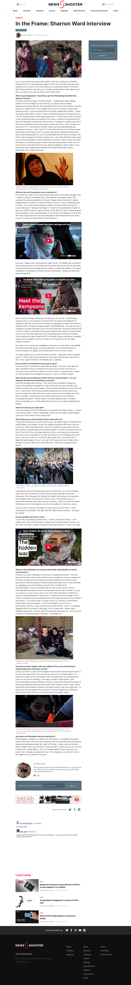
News (15, 11)
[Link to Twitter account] (67, 930)
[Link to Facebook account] (71, 930)
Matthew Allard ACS (47, 890)
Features (19, 18)
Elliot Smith (27, 35)
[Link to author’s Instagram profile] (38, 775)
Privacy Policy (106, 955)
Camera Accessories (99, 11)
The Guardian (73, 767)
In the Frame (21, 30)
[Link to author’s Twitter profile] (35, 775)
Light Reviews (79, 11)
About (102, 947)
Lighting (64, 11)
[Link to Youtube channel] (80, 930)
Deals (115, 11)
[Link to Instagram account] (75, 930)
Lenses (52, 11)
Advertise (104, 951)
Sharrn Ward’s (21, 82)
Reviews (26, 11)
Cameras (39, 11)
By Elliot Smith (39, 764)
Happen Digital (67, 769)
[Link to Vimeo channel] (84, 930)
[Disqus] (49, 844)
